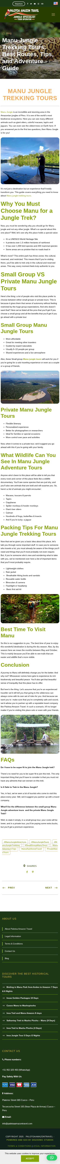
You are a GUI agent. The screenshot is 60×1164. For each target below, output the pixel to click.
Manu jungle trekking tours (19, 195)
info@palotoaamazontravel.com (17, 1123)
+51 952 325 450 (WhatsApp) (16, 1070)
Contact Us (10, 951)
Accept (30, 1158)
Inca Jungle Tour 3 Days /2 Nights (23, 1035)
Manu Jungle (7, 112)
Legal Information (13, 936)
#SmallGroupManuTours (36, 845)
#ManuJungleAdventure (15, 842)
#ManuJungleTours (40, 842)
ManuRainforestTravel (31, 849)
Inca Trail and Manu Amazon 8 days (24, 1013)
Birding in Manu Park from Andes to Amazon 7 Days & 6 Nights (30, 989)
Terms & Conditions (14, 944)
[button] (52, 1158)
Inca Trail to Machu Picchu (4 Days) (24, 1028)
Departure (19, 4)
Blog (9, 33)
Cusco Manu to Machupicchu (21, 1005)
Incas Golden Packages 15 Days (22, 998)
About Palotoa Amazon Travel (18, 929)
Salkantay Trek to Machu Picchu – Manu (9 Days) (31, 1020)
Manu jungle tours (32, 359)
